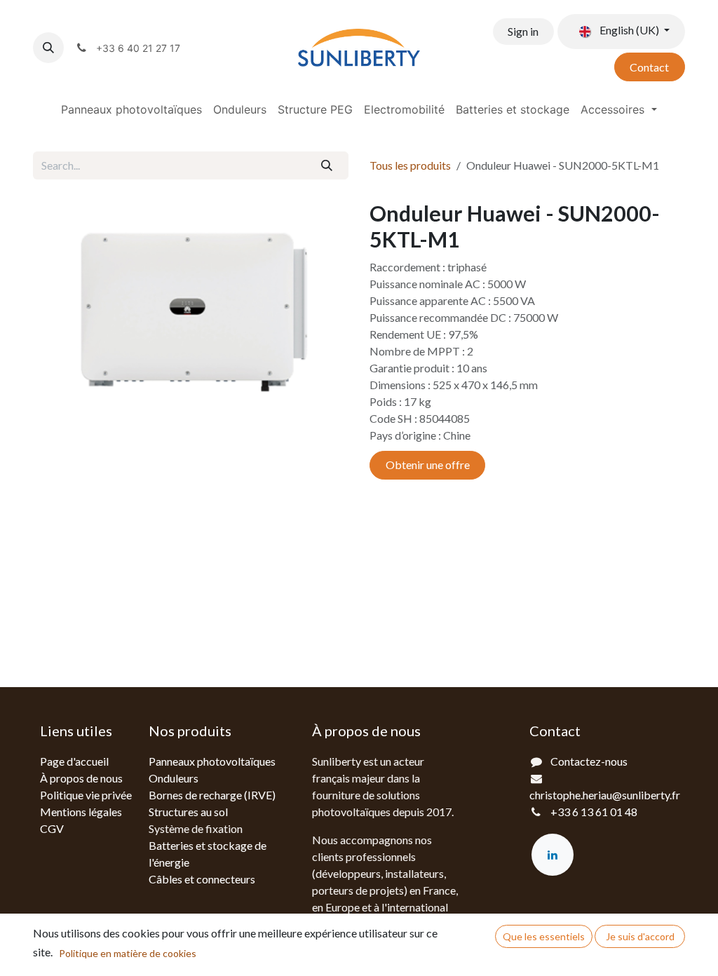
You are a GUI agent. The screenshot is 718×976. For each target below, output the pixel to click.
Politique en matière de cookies (127, 953)
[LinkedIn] (552, 855)
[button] (48, 47)
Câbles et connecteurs (202, 879)
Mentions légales (81, 811)
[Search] (327, 165)
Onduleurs (173, 778)
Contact (649, 67)
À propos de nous (81, 778)
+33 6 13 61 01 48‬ (593, 811)
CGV (52, 828)
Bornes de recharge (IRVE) (212, 794)
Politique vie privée (86, 794)
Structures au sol (188, 811)
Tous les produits (410, 165)
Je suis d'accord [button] (640, 936)
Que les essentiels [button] (544, 936)
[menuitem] (131, 109)
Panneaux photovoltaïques (212, 761)
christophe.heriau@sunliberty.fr (604, 794)
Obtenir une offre (428, 464)
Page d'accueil (74, 761)
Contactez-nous (589, 761)
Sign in (523, 31)
